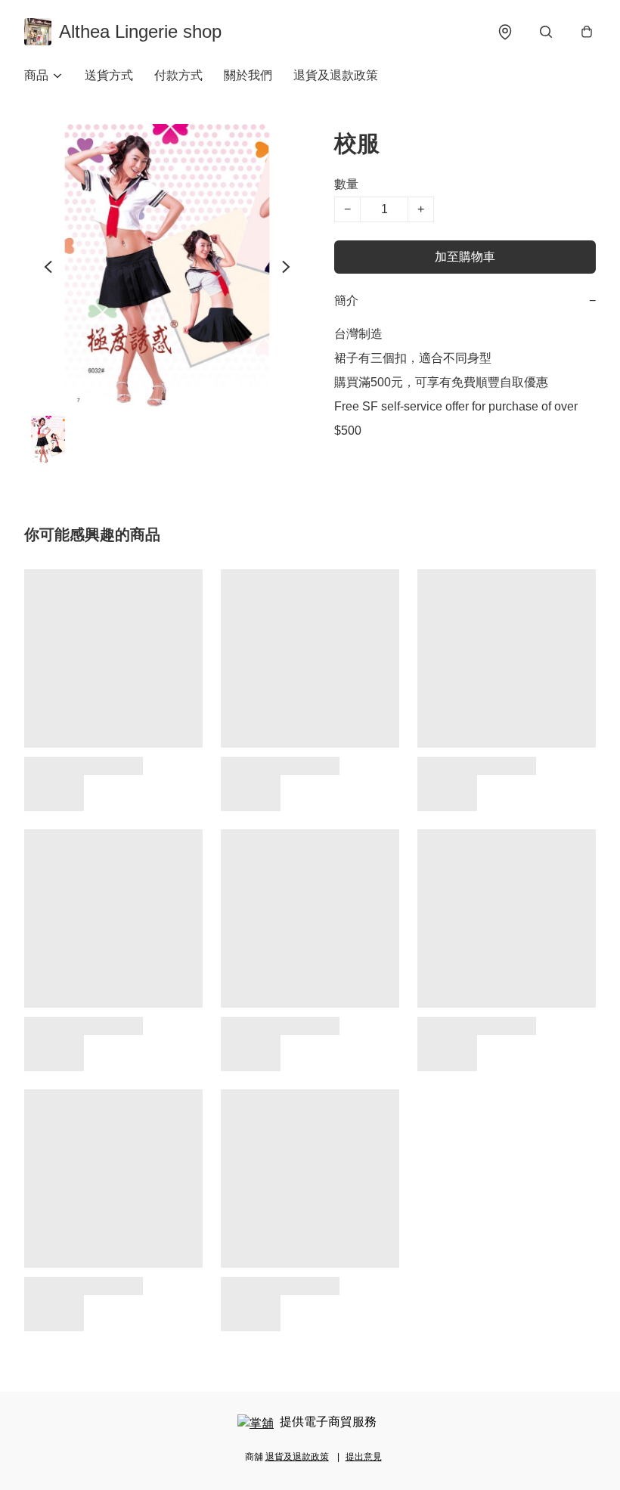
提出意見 (364, 1456)
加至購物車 (465, 256)
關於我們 (248, 75)
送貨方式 (109, 75)
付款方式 (178, 75)
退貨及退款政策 (335, 75)
